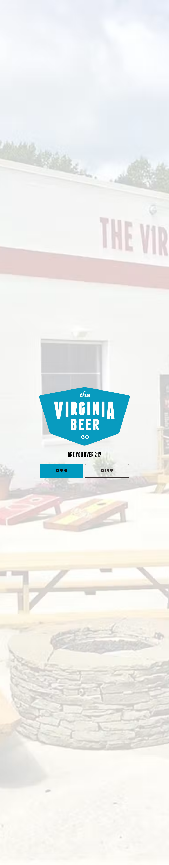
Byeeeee (107, 470)
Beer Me (62, 470)
